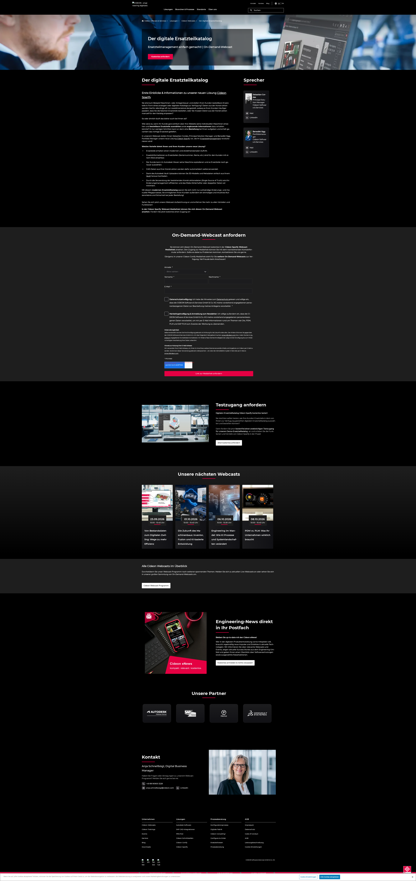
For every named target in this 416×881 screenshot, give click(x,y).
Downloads (146, 847)
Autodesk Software (183, 825)
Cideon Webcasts (149, 825)
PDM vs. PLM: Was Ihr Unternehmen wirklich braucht (257, 535)
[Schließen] (412, 877)
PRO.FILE (179, 834)
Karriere (145, 838)
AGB (246, 838)
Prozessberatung (217, 847)
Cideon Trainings (148, 829)
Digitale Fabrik (216, 829)
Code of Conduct (251, 834)
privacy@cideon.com (229, 335)
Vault (148, 176)
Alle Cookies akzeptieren (330, 877)
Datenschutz (222, 299)
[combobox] (266, 10)
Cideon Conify (181, 843)
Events (144, 834)
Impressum (249, 825)
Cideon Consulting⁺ (218, 834)
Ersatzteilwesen (217, 843)
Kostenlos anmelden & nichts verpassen (235, 663)
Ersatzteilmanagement (210, 139)
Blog (144, 843)
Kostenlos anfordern (160, 57)
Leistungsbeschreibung (254, 843)
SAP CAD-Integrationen (185, 829)
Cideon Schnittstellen (184, 838)
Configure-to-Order (218, 838)
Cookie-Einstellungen (253, 847)
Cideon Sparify (183, 139)
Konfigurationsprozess (219, 825)
